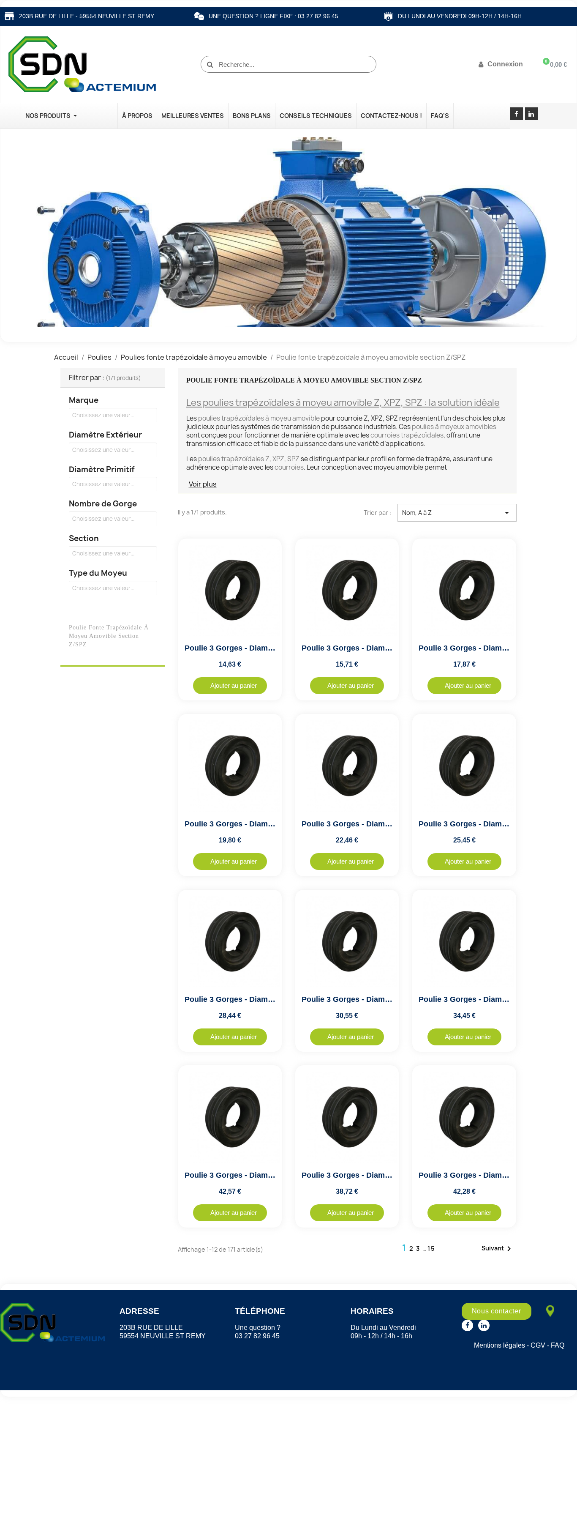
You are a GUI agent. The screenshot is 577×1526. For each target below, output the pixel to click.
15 (431, 1248)
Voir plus (203, 484)
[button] (230, 685)
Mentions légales (499, 1345)
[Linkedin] (531, 113)
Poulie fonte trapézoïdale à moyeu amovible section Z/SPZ (109, 636)
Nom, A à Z (457, 513)
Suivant (498, 1249)
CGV (538, 1345)
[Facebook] (516, 113)
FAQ (557, 1345)
